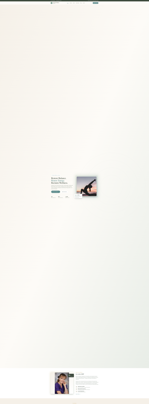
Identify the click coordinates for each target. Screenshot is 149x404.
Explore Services (64, 191)
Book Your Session (55, 191)
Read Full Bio (77, 394)
